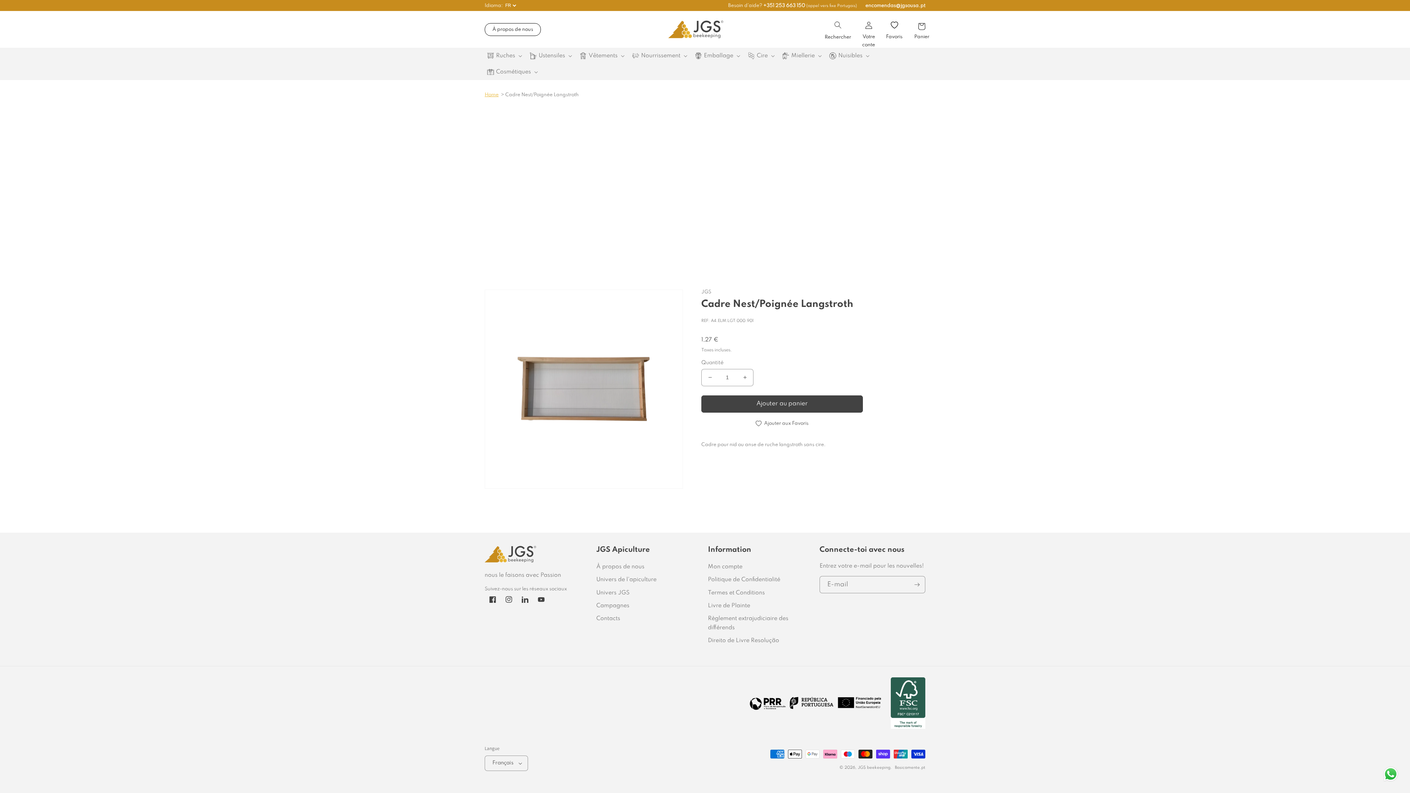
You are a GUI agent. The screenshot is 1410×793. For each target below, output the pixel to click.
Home (492, 95)
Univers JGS (613, 593)
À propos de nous (512, 29)
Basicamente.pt (910, 767)
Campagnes (612, 606)
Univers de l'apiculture (626, 580)
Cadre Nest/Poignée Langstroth (542, 95)
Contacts (608, 619)
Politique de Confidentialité (744, 580)
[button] (838, 25)
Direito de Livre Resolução (743, 641)
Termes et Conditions (736, 593)
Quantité (712, 362)
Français (502, 762)
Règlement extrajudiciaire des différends (748, 623)
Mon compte (725, 567)
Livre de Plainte (729, 606)
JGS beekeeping (874, 767)
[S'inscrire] (917, 584)
